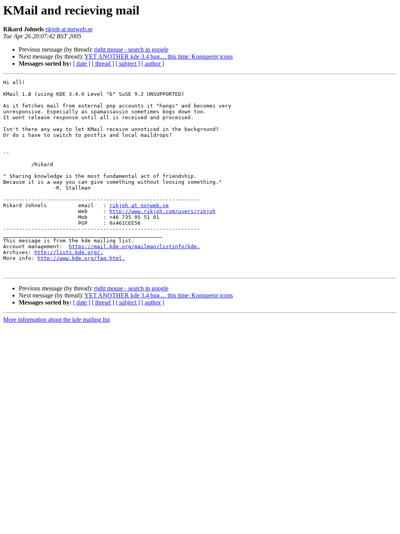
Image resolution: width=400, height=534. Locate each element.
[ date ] (81, 63)
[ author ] (152, 63)
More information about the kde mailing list (56, 319)
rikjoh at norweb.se (69, 29)
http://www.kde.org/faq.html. (81, 258)
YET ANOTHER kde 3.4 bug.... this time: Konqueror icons (158, 56)
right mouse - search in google (131, 49)
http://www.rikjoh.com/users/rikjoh (162, 211)
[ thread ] (103, 63)
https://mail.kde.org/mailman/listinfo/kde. (134, 246)
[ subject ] (128, 63)
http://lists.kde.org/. (68, 252)
